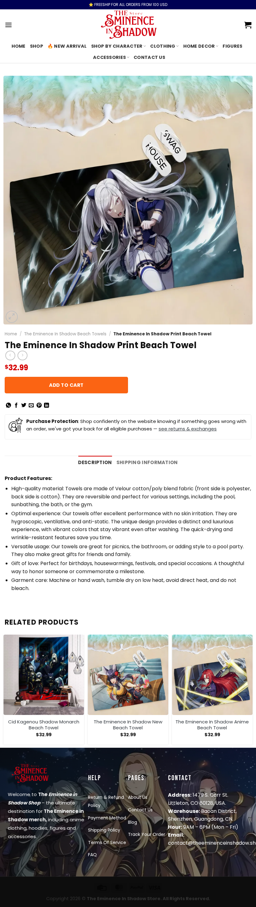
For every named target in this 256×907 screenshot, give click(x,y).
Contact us (149, 57)
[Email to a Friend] (31, 405)
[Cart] (247, 24)
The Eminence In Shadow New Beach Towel (128, 725)
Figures (232, 46)
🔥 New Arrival (67, 46)
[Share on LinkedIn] (46, 405)
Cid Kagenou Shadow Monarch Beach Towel (43, 725)
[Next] (251, 690)
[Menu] (8, 24)
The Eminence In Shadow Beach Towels (65, 334)
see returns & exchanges (188, 428)
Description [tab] (95, 462)
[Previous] (5, 690)
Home (19, 46)
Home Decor (199, 46)
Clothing (162, 46)
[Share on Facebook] (16, 405)
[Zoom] (12, 317)
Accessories (109, 57)
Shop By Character (117, 46)
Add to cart (66, 385)
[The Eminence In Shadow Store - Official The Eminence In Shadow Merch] (128, 25)
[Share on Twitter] (23, 405)
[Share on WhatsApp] (8, 405)
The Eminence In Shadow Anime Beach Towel (212, 725)
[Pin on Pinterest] (39, 405)
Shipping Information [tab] (147, 462)
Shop (36, 46)
